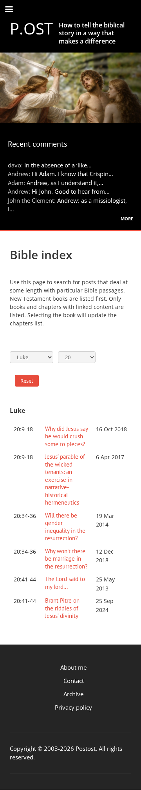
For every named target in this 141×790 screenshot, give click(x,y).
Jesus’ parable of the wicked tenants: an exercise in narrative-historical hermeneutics (65, 479)
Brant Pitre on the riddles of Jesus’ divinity (62, 608)
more (127, 218)
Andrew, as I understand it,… (65, 183)
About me (73, 667)
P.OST (31, 28)
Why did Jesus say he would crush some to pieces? (66, 436)
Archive (73, 694)
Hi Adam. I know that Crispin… (72, 174)
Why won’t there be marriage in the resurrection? (66, 558)
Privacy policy (73, 707)
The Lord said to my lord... (65, 582)
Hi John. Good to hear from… (71, 191)
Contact (73, 681)
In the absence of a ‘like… (58, 165)
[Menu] (8, 10)
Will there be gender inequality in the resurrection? (65, 527)
